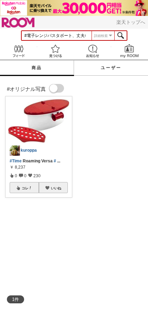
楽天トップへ (130, 22)
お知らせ (92, 50)
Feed (18, 50)
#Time (16, 161)
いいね (56, 188)
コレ (25, 188)
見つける (55, 50)
